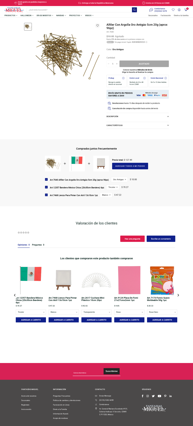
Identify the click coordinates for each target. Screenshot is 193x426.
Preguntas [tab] (37, 244)
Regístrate (25, 405)
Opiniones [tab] (22, 244)
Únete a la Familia (60, 409)
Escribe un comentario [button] (161, 238)
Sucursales (153, 15)
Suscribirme (112, 371)
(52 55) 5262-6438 (106, 400)
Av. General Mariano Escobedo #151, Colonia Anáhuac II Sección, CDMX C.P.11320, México (113, 412)
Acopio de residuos (60, 418)
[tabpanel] (68, 56)
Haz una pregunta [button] (132, 238)
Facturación (166, 15)
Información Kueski (60, 414)
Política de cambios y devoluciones (66, 400)
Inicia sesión (26, 409)
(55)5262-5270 (160, 11)
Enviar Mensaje (105, 396)
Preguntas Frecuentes (61, 396)
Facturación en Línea (61, 405)
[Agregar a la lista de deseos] (97, 25)
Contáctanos (104, 404)
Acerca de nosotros (28, 396)
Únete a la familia (181, 15)
